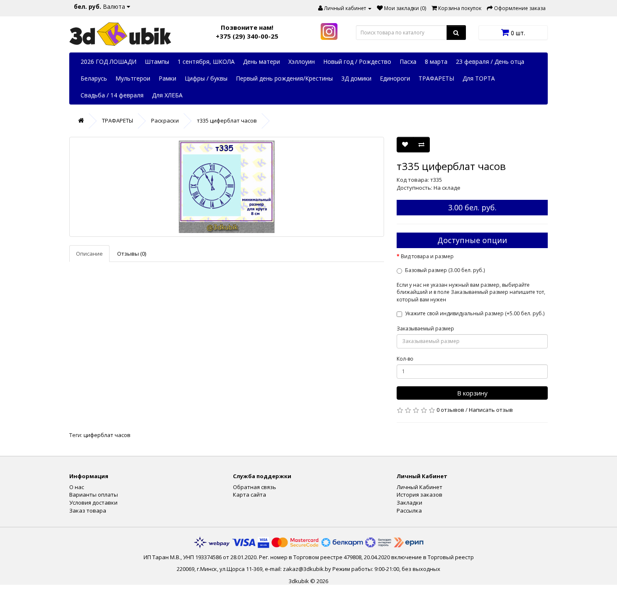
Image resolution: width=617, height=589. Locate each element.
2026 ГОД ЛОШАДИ (108, 61)
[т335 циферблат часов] (226, 187)
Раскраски (165, 120)
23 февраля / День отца (490, 61)
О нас (76, 487)
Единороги (395, 78)
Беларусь (94, 78)
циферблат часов (107, 435)
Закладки (409, 502)
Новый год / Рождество (357, 61)
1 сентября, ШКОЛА (206, 61)
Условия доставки (93, 502)
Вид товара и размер (427, 256)
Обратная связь (254, 487)
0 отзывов (450, 410)
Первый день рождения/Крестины (284, 78)
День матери (261, 61)
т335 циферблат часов (227, 120)
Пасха (408, 61)
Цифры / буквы (206, 78)
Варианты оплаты (93, 494)
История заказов (419, 494)
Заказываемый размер (425, 328)
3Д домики (356, 78)
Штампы (157, 61)
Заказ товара (87, 510)
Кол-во (405, 358)
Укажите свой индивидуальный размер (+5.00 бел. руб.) (474, 313)
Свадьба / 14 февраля (112, 95)
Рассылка (409, 510)
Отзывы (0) (131, 253)
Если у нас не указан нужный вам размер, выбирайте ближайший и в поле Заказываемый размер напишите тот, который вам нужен (471, 292)
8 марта (436, 61)
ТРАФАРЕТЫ (436, 78)
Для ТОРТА (479, 78)
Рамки (167, 78)
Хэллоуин (301, 61)
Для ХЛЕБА (167, 95)
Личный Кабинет (419, 487)
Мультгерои (132, 78)
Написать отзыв (491, 410)
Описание (89, 253)
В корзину (472, 393)
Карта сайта (249, 494)
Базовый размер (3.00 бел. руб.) (445, 270)
